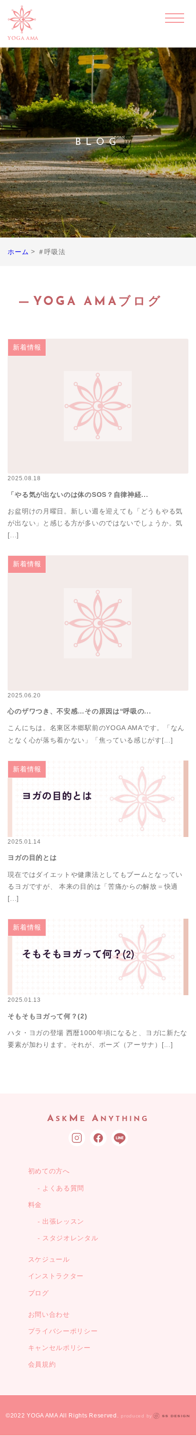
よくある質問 (63, 1188)
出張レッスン (63, 1221)
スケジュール (49, 1259)
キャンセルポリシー (59, 1347)
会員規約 (42, 1364)
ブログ (38, 1293)
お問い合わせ (49, 1314)
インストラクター (56, 1276)
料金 (35, 1204)
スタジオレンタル (70, 1238)
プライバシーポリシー (63, 1331)
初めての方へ (49, 1171)
